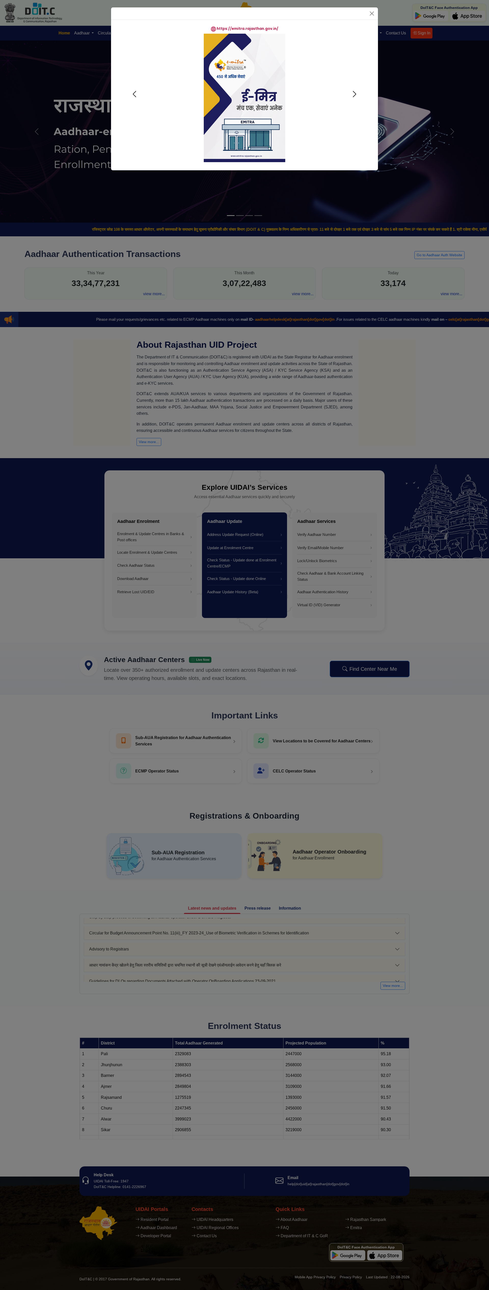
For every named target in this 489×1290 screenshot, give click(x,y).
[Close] (372, 13)
